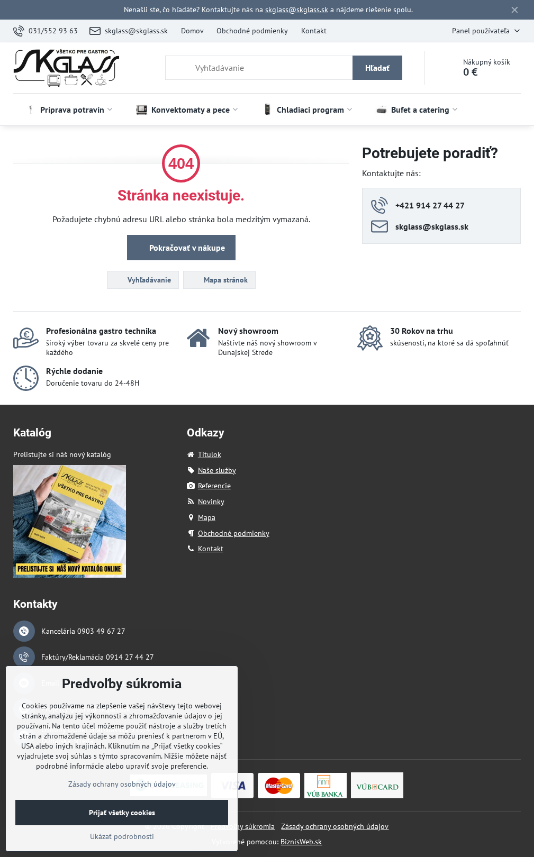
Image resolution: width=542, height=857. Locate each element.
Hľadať (377, 67)
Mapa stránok (225, 280)
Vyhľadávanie (148, 280)
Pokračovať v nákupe (186, 247)
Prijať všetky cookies (122, 812)
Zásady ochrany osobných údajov (335, 826)
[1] (69, 575)
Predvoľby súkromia (243, 826)
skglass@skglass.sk (296, 9)
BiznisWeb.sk (301, 841)
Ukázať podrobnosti (122, 836)
